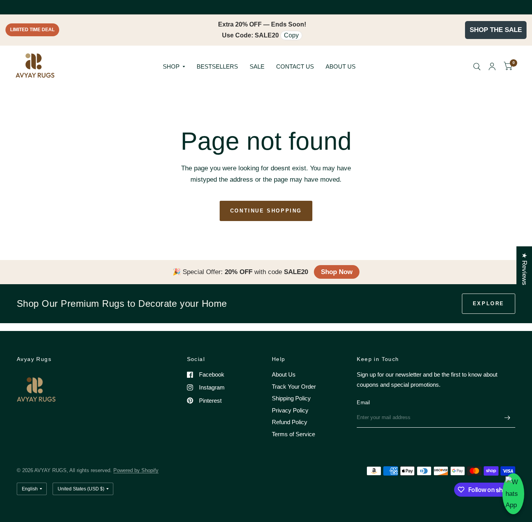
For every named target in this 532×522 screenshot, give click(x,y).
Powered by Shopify (136, 470)
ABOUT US (341, 66)
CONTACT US (295, 66)
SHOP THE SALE (496, 30)
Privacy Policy (290, 410)
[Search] (476, 67)
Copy (291, 35)
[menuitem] (174, 67)
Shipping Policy (291, 398)
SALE (257, 66)
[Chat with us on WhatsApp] (513, 493)
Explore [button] (488, 303)
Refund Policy (289, 422)
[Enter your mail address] (507, 417)
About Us (284, 374)
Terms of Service (293, 434)
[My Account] (492, 67)
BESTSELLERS (217, 66)
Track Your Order (294, 386)
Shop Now (336, 272)
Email (363, 402)
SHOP (171, 66)
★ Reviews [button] (524, 268)
